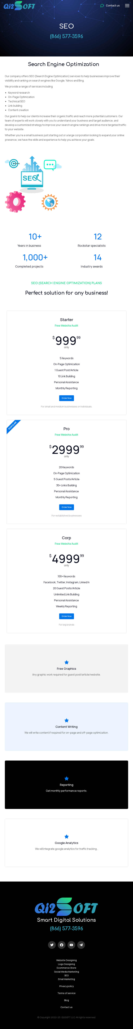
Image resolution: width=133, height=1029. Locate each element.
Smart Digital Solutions (66, 920)
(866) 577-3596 (66, 36)
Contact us (66, 1007)
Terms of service (66, 993)
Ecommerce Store (66, 967)
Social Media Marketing (66, 971)
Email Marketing (66, 979)
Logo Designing (66, 964)
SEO (66, 975)
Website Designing (66, 960)
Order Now (67, 398)
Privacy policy (66, 986)
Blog (66, 1000)
